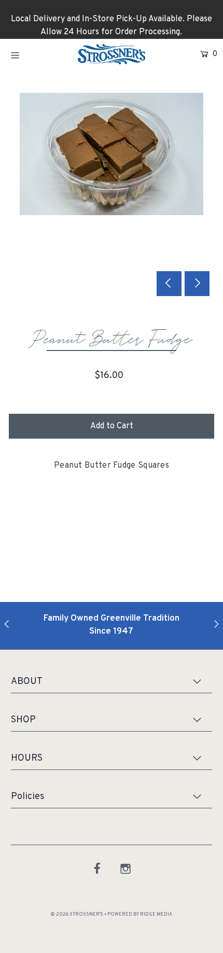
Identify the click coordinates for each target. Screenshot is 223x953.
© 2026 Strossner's (76, 915)
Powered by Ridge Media (139, 915)
